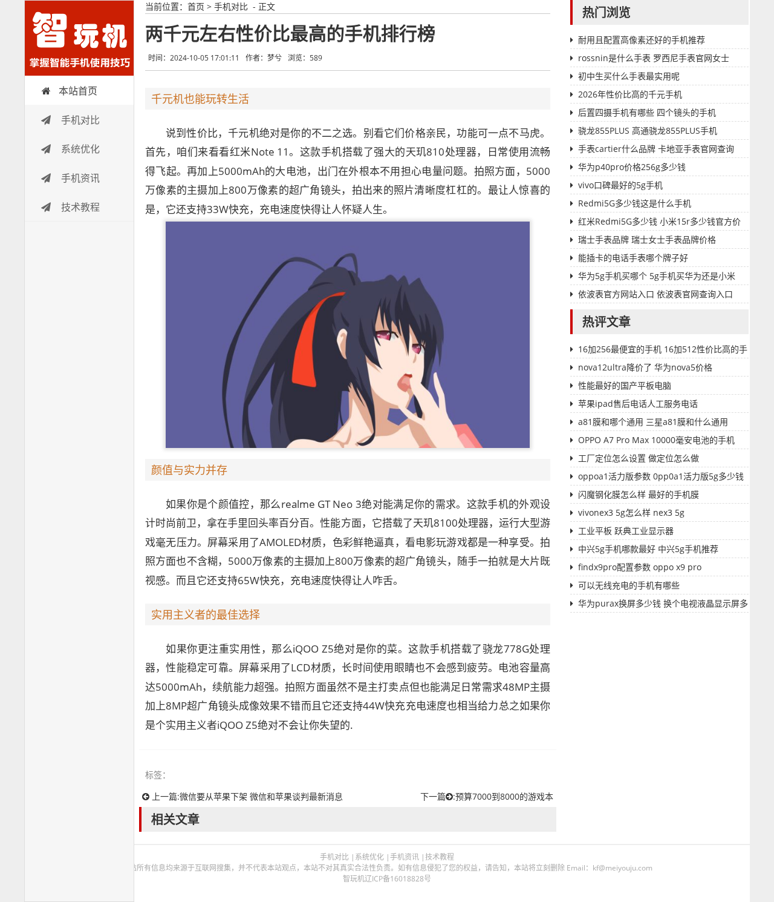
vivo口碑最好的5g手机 (620, 185)
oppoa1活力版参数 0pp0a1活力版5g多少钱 (661, 476)
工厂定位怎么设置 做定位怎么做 (638, 458)
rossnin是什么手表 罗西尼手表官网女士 (653, 58)
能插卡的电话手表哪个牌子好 (633, 257)
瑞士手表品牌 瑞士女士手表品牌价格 (647, 239)
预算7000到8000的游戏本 (504, 796)
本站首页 (78, 90)
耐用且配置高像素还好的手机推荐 (641, 39)
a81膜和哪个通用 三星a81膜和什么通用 (653, 421)
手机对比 (79, 120)
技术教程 (79, 207)
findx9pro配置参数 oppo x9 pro (639, 567)
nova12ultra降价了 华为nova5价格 (645, 367)
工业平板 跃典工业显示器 (626, 530)
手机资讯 (79, 178)
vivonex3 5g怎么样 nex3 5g (631, 512)
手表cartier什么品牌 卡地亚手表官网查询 (656, 148)
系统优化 (79, 149)
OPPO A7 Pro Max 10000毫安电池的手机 (656, 440)
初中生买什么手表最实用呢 (629, 76)
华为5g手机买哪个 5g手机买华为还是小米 (656, 275)
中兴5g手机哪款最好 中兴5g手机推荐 (648, 549)
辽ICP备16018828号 (398, 879)
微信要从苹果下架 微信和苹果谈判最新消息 (261, 796)
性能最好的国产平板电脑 (624, 385)
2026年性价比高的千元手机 (630, 94)
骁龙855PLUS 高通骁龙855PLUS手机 (647, 130)
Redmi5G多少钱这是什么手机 (634, 203)
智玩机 (79, 38)
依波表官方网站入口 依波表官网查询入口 (655, 294)
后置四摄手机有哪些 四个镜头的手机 (647, 112)
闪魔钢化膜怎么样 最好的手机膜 (638, 494)
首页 (195, 6)
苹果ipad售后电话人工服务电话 (638, 403)
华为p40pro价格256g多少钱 (632, 167)
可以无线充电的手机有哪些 (629, 585)
